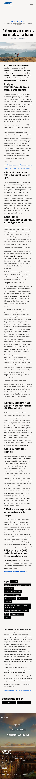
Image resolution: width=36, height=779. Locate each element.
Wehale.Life (14, 22)
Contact (5, 771)
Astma (14, 581)
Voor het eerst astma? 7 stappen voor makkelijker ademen (18, 165)
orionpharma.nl (18, 735)
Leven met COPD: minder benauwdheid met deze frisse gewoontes (18, 168)
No (24, 702)
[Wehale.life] (7, 3)
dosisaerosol (17, 614)
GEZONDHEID (18, 729)
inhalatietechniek (13, 591)
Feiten (23, 22)
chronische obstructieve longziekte (16, 606)
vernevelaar (10, 598)
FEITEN (18, 725)
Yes (9, 702)
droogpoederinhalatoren (16, 611)
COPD (8, 601)
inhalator (9, 588)
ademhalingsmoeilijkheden (17, 585)
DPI (6, 614)
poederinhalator (12, 595)
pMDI (7, 617)
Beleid (4, 768)
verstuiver (22, 598)
